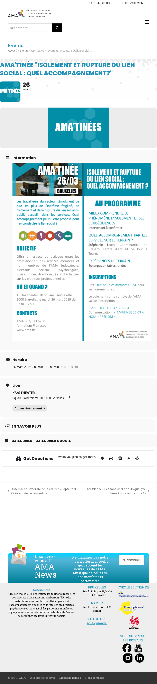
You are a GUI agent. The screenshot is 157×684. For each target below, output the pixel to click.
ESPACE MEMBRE (137, 3)
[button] (147, 22)
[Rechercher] (57, 27)
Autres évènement (28, 408)
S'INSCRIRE (131, 560)
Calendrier (21, 441)
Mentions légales (70, 678)
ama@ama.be (97, 623)
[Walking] (128, 458)
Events (24, 50)
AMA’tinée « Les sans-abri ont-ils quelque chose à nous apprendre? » (114, 491)
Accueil (12, 50)
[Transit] (120, 458)
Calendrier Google (53, 441)
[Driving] (111, 458)
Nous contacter (94, 678)
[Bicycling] (137, 458)
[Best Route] (102, 458)
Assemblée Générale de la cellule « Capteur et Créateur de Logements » (42, 491)
